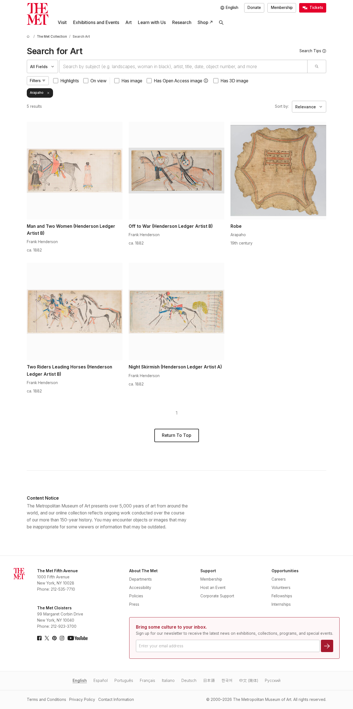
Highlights (69, 80)
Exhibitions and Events (96, 22)
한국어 (227, 680)
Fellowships (282, 596)
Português (123, 680)
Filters (35, 80)
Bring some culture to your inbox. (171, 627)
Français (147, 680)
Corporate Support (217, 596)
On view (98, 80)
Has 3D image (234, 80)
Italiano (168, 680)
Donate (254, 7)
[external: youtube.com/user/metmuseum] (78, 638)
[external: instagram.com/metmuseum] (62, 638)
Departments (140, 579)
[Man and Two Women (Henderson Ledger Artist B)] (75, 170)
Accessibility (140, 587)
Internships (281, 604)
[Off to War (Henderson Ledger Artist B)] (176, 170)
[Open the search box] (221, 22)
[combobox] (183, 66)
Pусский (272, 680)
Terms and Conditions (46, 699)
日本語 (209, 680)
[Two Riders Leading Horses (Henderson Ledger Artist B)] (75, 311)
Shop (203, 22)
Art (128, 22)
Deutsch (188, 680)
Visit (62, 22)
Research (181, 22)
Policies (136, 596)
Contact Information (116, 699)
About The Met (143, 571)
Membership (282, 7)
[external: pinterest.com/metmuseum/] (54, 638)
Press (134, 604)
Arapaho (37, 93)
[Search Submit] (316, 66)
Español (100, 680)
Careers (279, 579)
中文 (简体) (248, 680)
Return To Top (176, 435)
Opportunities (285, 571)
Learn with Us (152, 22)
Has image (131, 80)
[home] (29, 36)
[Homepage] (38, 14)
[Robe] (278, 170)
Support (208, 571)
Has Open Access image (178, 80)
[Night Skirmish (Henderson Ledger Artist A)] (176, 311)
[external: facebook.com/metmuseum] (39, 638)
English (80, 680)
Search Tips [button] (310, 51)
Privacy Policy (82, 699)
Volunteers (281, 587)
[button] (206, 81)
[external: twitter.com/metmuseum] (47, 638)
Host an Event (212, 587)
